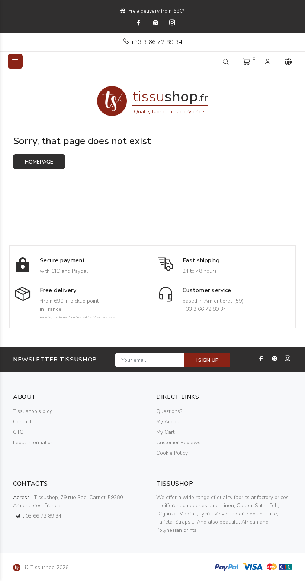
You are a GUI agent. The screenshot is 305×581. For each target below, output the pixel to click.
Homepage (39, 161)
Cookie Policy (172, 453)
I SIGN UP (207, 360)
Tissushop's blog (33, 411)
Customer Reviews (178, 442)
